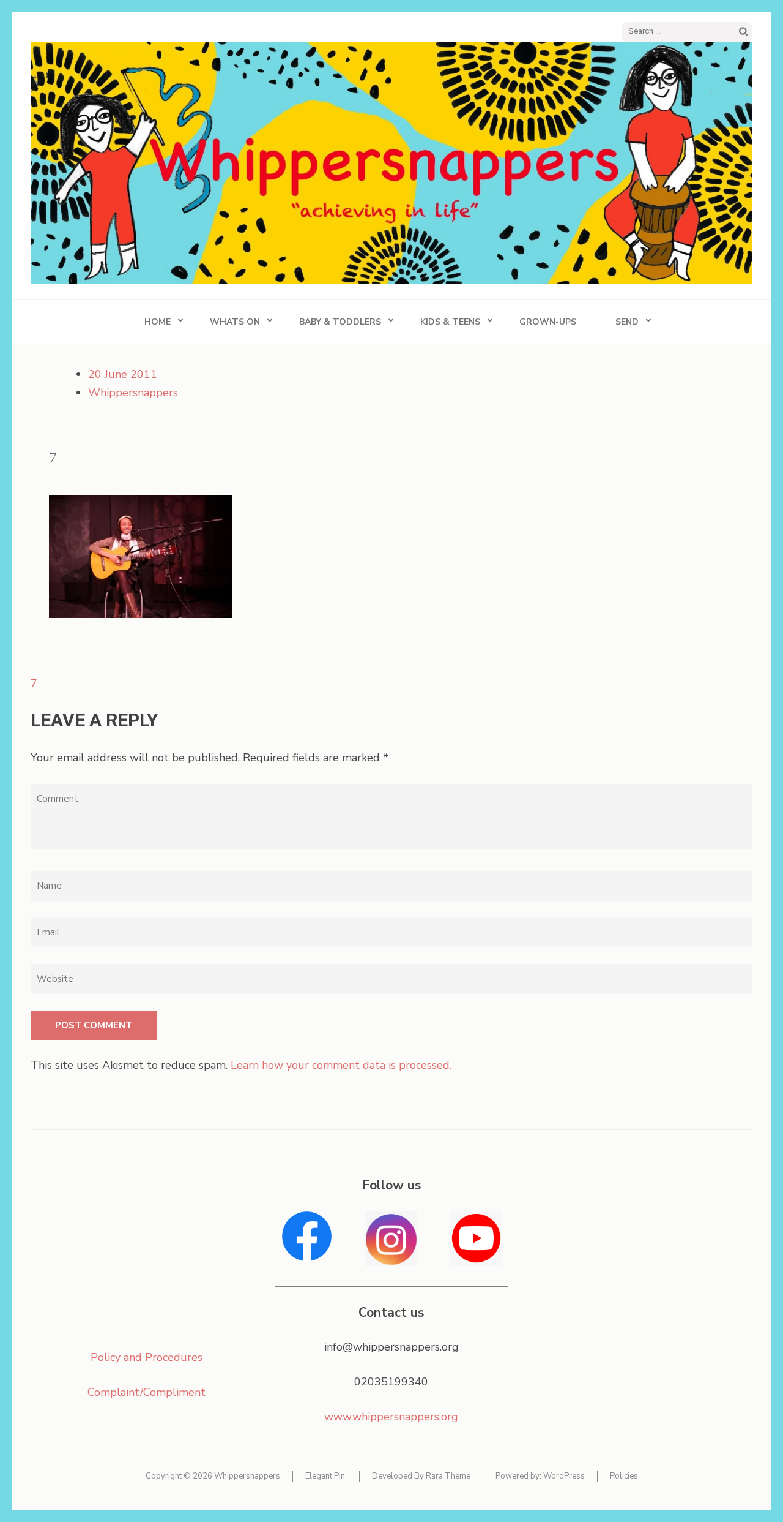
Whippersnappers (133, 392)
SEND (627, 322)
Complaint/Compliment (146, 1392)
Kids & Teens (450, 322)
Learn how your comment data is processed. (341, 1065)
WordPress (564, 1476)
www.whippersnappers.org (391, 1416)
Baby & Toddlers (340, 322)
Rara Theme (448, 1476)
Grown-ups (547, 322)
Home (157, 322)
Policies (624, 1476)
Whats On (235, 322)
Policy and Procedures (146, 1357)
